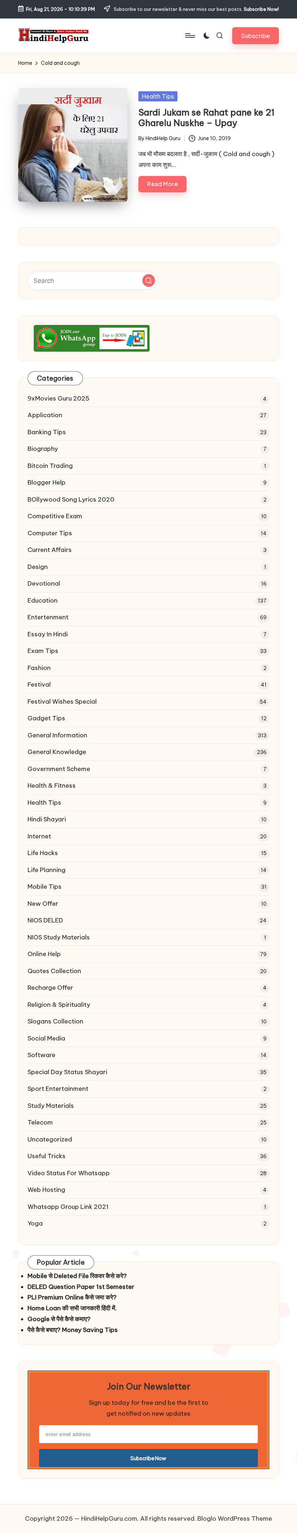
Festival (39, 684)
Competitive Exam (55, 516)
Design (38, 567)
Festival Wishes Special (62, 701)
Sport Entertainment (58, 1089)
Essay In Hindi (48, 634)
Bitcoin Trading (50, 466)
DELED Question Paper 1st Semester (81, 1287)
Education (43, 600)
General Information (57, 735)
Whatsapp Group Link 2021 (68, 1207)
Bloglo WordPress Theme (234, 1518)
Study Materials (51, 1106)
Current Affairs (50, 550)
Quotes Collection (54, 971)
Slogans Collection (55, 1021)
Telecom (40, 1122)
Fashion (39, 668)
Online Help (44, 954)
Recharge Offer (50, 988)
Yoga (35, 1223)
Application (45, 415)
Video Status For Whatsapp (69, 1173)
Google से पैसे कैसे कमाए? (59, 1319)
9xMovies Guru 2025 (58, 398)
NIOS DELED (45, 920)
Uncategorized (50, 1139)
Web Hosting (46, 1190)
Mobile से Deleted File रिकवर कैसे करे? (77, 1276)
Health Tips (158, 96)
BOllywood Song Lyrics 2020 (71, 499)
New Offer (43, 904)
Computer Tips (50, 533)
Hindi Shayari (47, 819)
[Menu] (189, 35)
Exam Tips (43, 651)
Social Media (46, 1038)
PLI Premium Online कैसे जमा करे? (72, 1297)
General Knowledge (57, 752)
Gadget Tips (46, 718)
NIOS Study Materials (59, 937)
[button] (255, 35)
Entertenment (48, 617)
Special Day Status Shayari (67, 1072)
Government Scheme (59, 769)
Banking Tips (47, 432)
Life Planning (47, 870)
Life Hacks (43, 853)
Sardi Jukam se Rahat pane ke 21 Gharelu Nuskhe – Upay (206, 117)
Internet (39, 836)
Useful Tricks (47, 1156)
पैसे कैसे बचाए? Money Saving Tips (73, 1330)
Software (41, 1055)
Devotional (44, 583)
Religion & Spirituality (59, 1005)
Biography (43, 449)
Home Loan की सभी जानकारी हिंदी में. (72, 1308)
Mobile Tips (45, 887)
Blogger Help (47, 482)
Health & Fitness (52, 785)
